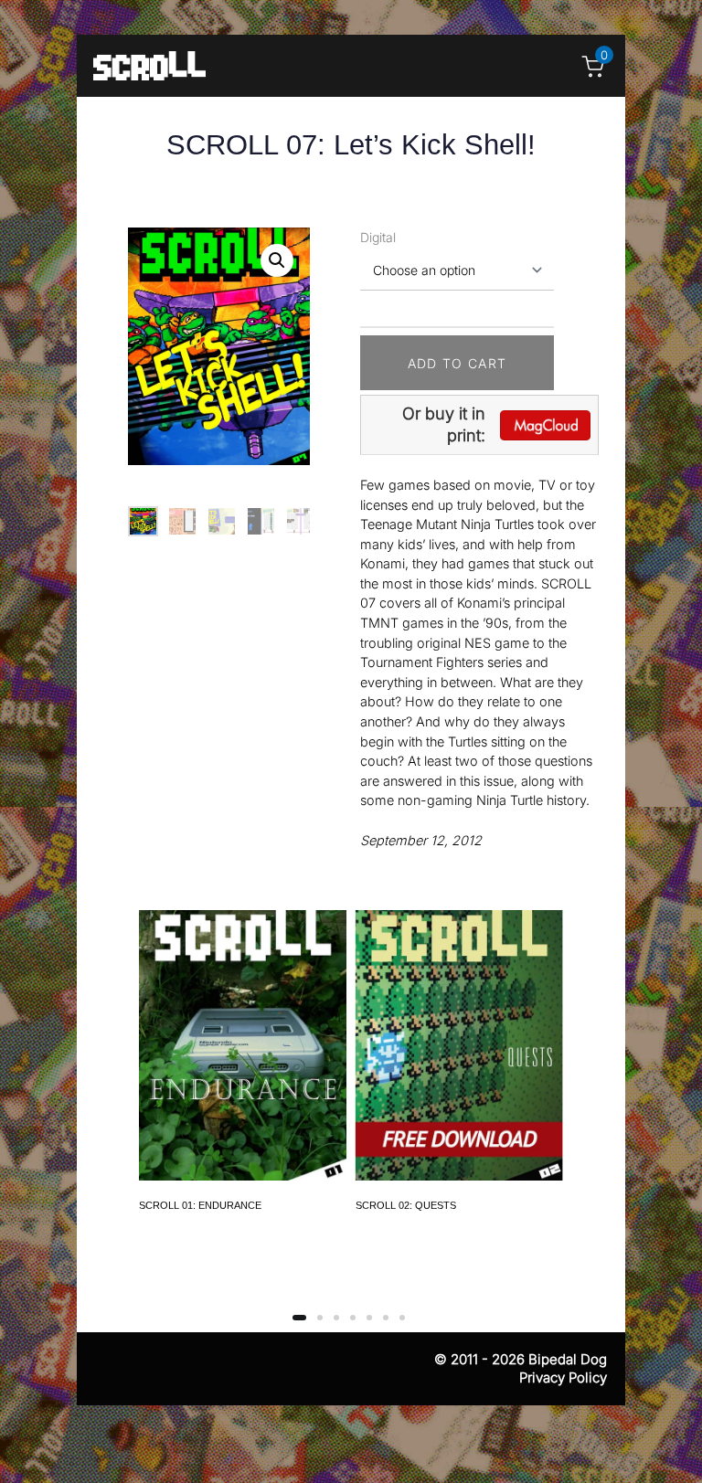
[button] (277, 260)
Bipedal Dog (567, 1359)
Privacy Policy (563, 1377)
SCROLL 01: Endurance (200, 1205)
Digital (378, 237)
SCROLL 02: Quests (406, 1205)
